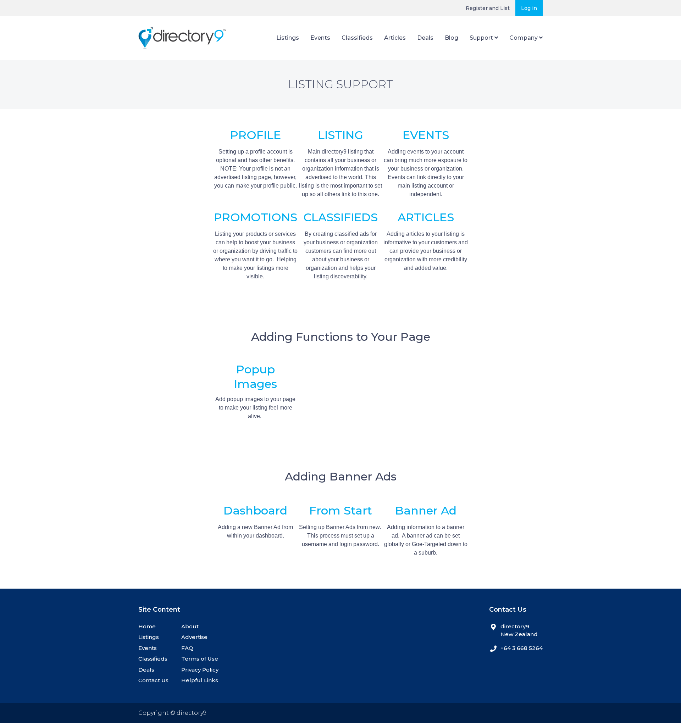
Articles (395, 37)
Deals (425, 37)
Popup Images (255, 376)
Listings (287, 37)
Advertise (194, 637)
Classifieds (357, 37)
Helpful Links (199, 680)
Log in (529, 8)
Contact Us (153, 680)
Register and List (488, 8)
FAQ (187, 648)
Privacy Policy (199, 669)
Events (320, 37)
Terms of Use (199, 658)
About (190, 626)
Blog (451, 37)
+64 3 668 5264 (521, 648)
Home (147, 626)
